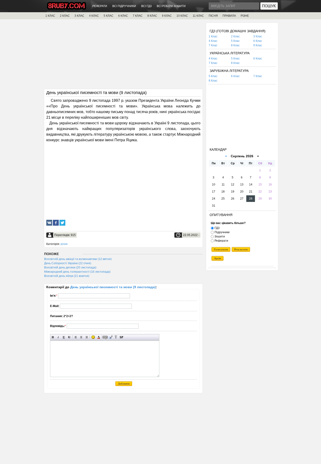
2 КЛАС (65, 15)
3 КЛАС (79, 15)
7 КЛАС (138, 15)
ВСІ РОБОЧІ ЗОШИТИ (171, 6)
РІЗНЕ (245, 15)
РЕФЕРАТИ (99, 6)
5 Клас (235, 41)
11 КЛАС (198, 15)
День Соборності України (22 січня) (67, 263)
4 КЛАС (94, 15)
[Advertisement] (123, 56)
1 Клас (213, 36)
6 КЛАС (123, 15)
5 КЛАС (109, 15)
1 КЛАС (50, 15)
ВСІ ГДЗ (146, 6)
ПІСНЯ (213, 15)
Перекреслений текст (69, 337)
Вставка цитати (110, 337)
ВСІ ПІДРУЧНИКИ (124, 6)
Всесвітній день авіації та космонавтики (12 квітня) (78, 259)
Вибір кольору (98, 337)
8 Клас (235, 45)
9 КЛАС (167, 15)
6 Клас (257, 41)
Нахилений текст (58, 337)
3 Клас (257, 36)
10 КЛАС (182, 15)
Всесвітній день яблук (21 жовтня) (66, 276)
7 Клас (213, 45)
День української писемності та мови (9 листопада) (113, 287)
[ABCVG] (66, 9)
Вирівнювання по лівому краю (75, 337)
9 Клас (257, 45)
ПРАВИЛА (229, 15)
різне (64, 244)
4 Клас (213, 41)
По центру (81, 337)
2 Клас (235, 36)
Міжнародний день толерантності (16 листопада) (77, 271)
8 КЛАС (152, 15)
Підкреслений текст (64, 337)
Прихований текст (105, 337)
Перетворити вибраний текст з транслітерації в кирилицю (116, 337)
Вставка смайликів (93, 337)
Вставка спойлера (121, 337)
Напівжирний (53, 337)
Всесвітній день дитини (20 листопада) (70, 267)
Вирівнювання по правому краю (86, 337)
